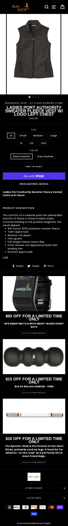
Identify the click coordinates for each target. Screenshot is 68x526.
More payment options (34, 183)
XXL (32, 143)
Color (34, 150)
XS (11, 135)
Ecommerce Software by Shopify (34, 523)
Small (22, 135)
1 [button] (30, 97)
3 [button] (36, 97)
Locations (34, 498)
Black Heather (21, 156)
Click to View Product (34, 333)
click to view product (34, 462)
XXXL (44, 143)
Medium (38, 135)
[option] (34, 54)
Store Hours (33, 488)
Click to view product (34, 393)
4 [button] (39, 97)
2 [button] (33, 97)
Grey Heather (45, 156)
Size (34, 129)
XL (21, 143)
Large (53, 135)
